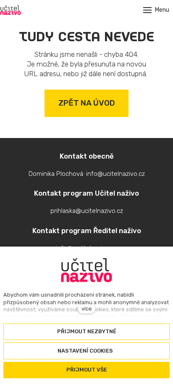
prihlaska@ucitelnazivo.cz (86, 211)
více (86, 308)
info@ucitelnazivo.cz (115, 174)
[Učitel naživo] (10, 10)
